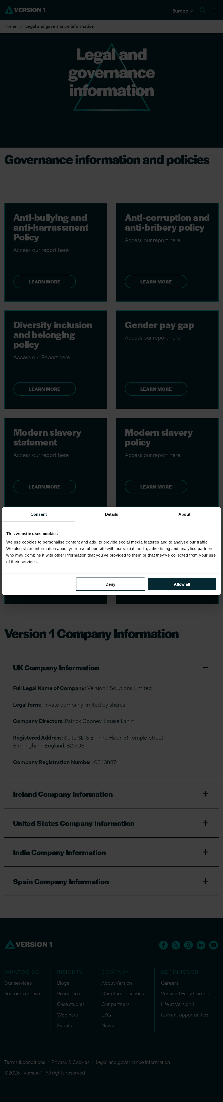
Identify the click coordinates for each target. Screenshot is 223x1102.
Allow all (182, 584)
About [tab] (184, 514)
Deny (110, 584)
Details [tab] (111, 514)
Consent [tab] (38, 514)
